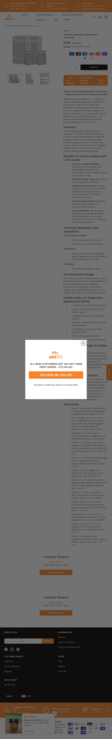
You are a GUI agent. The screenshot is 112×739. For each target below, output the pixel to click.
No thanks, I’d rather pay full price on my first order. (56, 385)
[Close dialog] (83, 343)
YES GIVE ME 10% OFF (56, 375)
